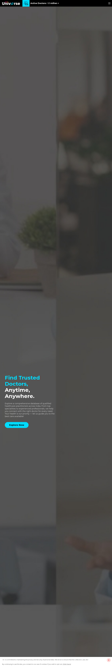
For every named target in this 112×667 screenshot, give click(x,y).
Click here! (67, 664)
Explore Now (16, 425)
